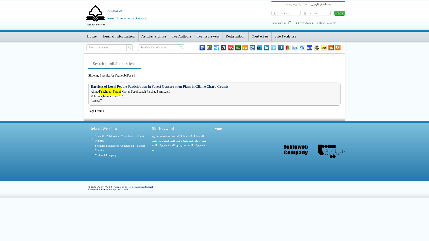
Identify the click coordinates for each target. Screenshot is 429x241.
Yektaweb (123, 189)
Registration (236, 36)
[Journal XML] (331, 47)
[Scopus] (259, 47)
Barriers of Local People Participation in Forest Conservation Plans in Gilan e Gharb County (160, 86)
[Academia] (223, 47)
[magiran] (288, 47)
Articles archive (153, 36)
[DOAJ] (238, 47)
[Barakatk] (302, 47)
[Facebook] (281, 47)
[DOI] (245, 47)
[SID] (309, 47)
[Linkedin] (266, 47)
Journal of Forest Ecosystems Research (134, 186)
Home (92, 36)
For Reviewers (208, 36)
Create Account (306, 23)
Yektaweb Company (105, 155)
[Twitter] (273, 47)
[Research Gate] (209, 47)
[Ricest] (316, 47)
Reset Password (327, 23)
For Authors (181, 36)
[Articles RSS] (338, 47)
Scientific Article (189, 136)
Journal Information (119, 36)
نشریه (155, 136)
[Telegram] (216, 47)
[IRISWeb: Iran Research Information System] (295, 47)
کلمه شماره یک (166, 140)
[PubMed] (252, 47)
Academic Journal (169, 136)
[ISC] (323, 47)
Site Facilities (285, 36)
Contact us (260, 36)
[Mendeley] (230, 47)
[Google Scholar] (202, 47)
